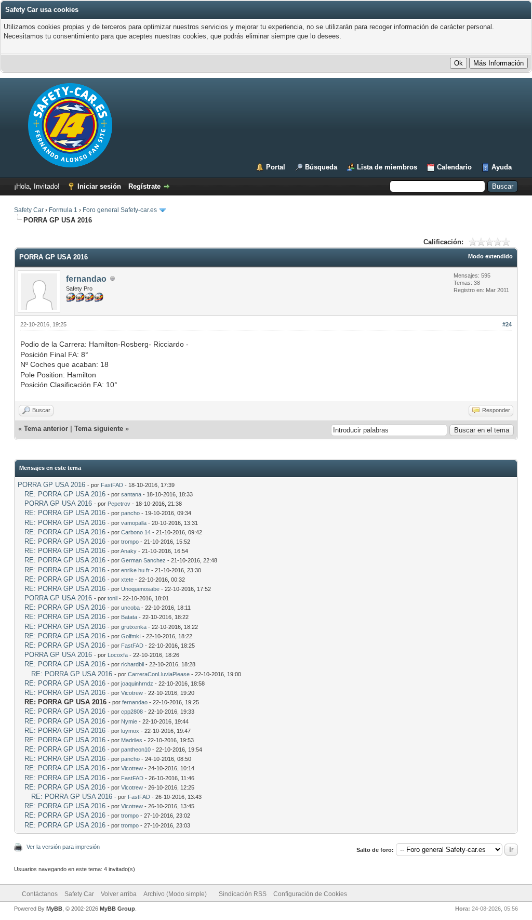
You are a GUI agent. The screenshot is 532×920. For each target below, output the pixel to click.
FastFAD (112, 485)
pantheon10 (136, 749)
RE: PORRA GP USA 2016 (64, 494)
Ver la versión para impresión (63, 847)
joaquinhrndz (137, 683)
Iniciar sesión (99, 186)
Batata (129, 617)
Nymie (129, 721)
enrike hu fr (135, 570)
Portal (275, 167)
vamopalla (134, 523)
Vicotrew (132, 693)
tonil (112, 598)
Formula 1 (63, 210)
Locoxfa (118, 655)
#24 (507, 324)
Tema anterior (46, 428)
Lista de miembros (387, 167)
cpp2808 (132, 711)
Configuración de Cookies (310, 894)
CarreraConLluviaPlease (159, 674)
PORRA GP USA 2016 (51, 485)
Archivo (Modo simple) (175, 894)
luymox (130, 731)
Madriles (131, 740)
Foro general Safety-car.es (120, 210)
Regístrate (144, 186)
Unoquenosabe (140, 589)
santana (131, 494)
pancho (130, 513)
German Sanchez (143, 560)
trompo (130, 541)
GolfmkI (131, 636)
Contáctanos (40, 894)
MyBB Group (117, 908)
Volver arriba (119, 894)
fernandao (86, 278)
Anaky (129, 551)
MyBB (54, 908)
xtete (127, 579)
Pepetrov (119, 504)
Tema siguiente (98, 428)
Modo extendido (490, 256)
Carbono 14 (136, 532)
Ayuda (501, 167)
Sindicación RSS (243, 894)
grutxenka (134, 627)
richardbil (132, 664)
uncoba (130, 607)
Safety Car (29, 210)
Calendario (454, 167)
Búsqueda (321, 167)
